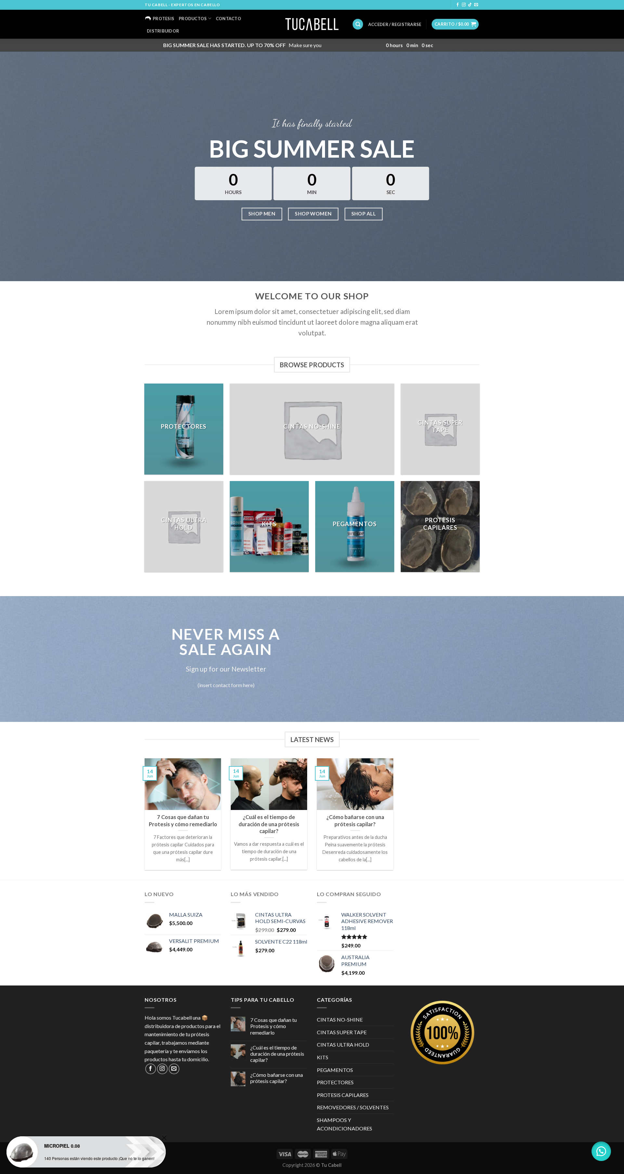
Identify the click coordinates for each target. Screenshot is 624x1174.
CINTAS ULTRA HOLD (343, 1044)
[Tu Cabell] (312, 24)
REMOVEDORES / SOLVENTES (353, 1107)
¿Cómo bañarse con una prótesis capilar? (276, 1078)
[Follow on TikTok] (470, 5)
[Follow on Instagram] (464, 5)
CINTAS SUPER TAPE (342, 1032)
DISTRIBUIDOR (163, 30)
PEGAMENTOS (335, 1070)
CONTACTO (228, 18)
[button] (601, 1151)
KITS (322, 1057)
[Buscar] (358, 24)
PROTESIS (163, 18)
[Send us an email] (476, 5)
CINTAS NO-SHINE (340, 1019)
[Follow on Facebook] (458, 5)
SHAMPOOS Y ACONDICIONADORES (344, 1124)
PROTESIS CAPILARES (343, 1095)
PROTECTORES (335, 1082)
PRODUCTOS (193, 18)
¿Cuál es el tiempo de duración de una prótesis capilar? (277, 1053)
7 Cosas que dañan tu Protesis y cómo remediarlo (273, 1026)
